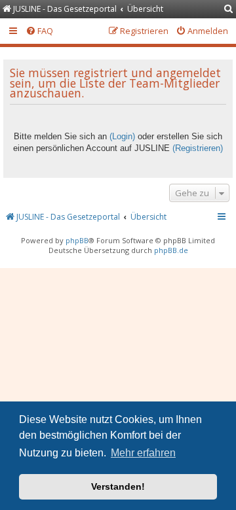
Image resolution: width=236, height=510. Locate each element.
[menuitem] (229, 9)
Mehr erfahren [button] (143, 452)
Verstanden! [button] (118, 486)
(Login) (122, 136)
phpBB (77, 240)
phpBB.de (171, 250)
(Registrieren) (197, 148)
